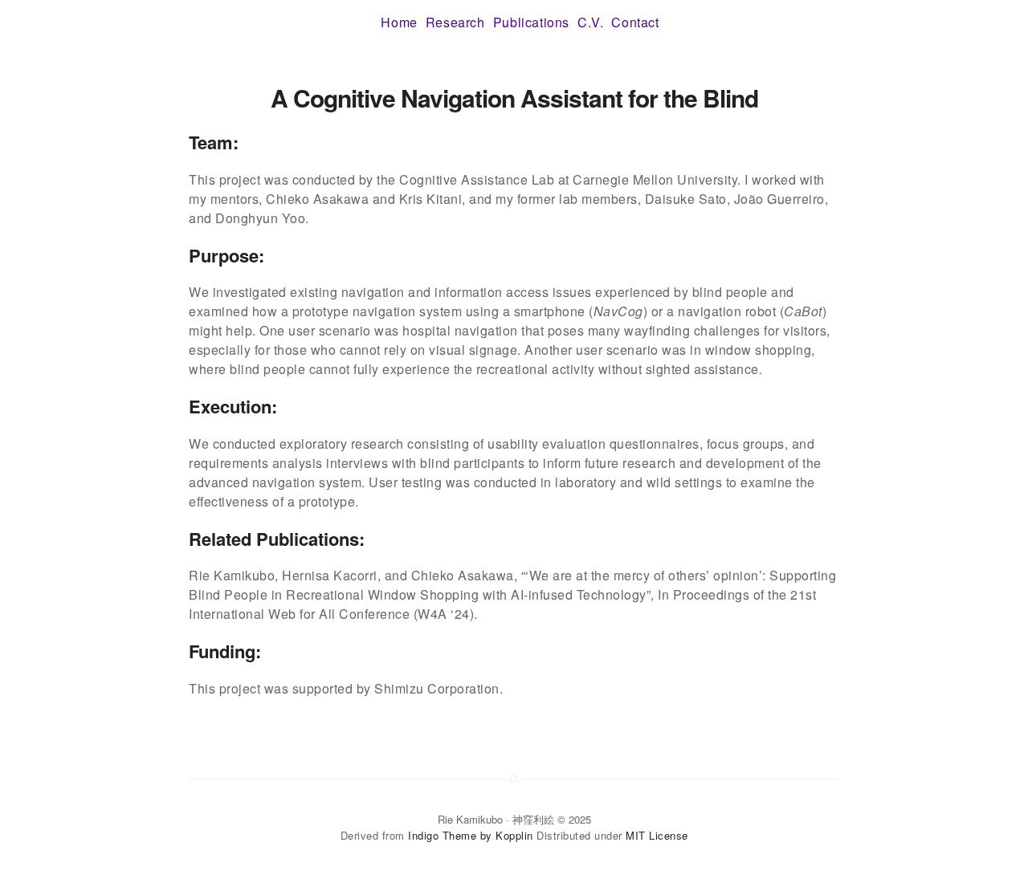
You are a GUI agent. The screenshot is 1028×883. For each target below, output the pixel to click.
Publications (531, 22)
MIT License (657, 835)
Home (399, 22)
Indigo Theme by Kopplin (470, 835)
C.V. (590, 22)
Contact (635, 22)
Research (455, 22)
